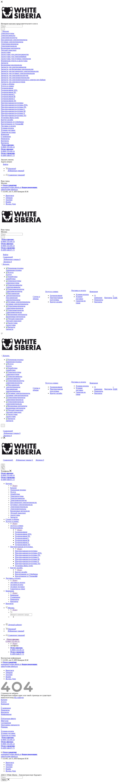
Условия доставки (8, 733)
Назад (15, 486)
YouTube (9, 200)
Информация (6, 714)
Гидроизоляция (21, 532)
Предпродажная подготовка (26, 551)
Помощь (4, 727)
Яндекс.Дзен (11, 204)
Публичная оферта (8, 719)
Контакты (5, 712)
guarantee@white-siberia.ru (11, 186)
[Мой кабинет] (2, 428)
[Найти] (3, 28)
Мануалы (4, 721)
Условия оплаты (7, 731)
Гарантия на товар (8, 735)
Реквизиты (5, 710)
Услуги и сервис (16, 526)
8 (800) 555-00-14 (8, 146)
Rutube (8, 202)
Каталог (13, 488)
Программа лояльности (10, 725)
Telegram (9, 198)
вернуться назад (7, 698)
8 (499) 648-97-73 (8, 154)
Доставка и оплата (17, 582)
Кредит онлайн (21, 572)
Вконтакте (10, 196)
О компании (6, 708)
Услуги (4, 702)
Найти (4, 780)
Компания (14, 595)
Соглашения (6, 723)
